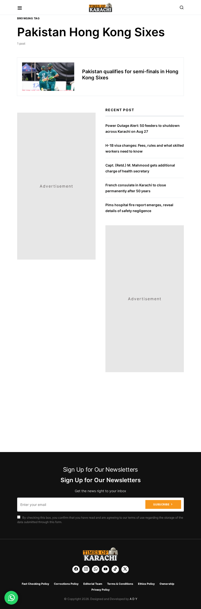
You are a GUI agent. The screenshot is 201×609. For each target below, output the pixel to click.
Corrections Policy (66, 583)
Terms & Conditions (120, 583)
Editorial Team (92, 583)
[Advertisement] (56, 143)
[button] (19, 7)
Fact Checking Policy (35, 583)
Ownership (167, 583)
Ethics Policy (146, 583)
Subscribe (161, 504)
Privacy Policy (100, 589)
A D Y (133, 599)
